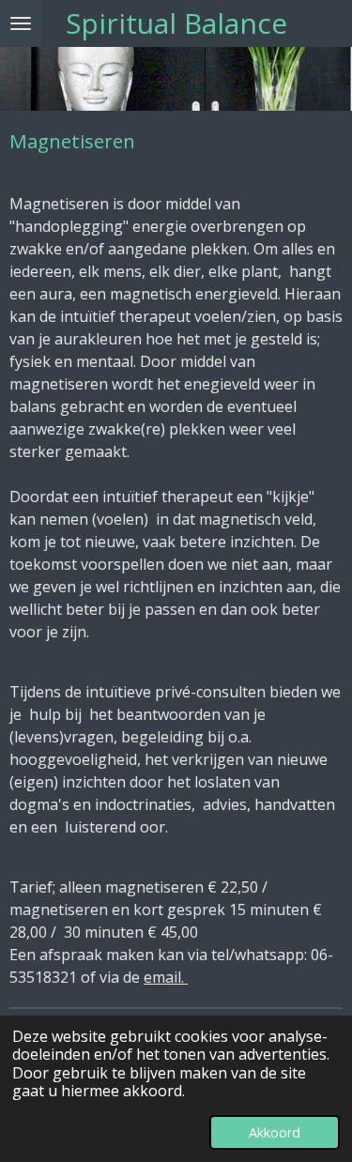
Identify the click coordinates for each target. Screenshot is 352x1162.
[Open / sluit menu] (20, 23)
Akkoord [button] (274, 1132)
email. (166, 977)
